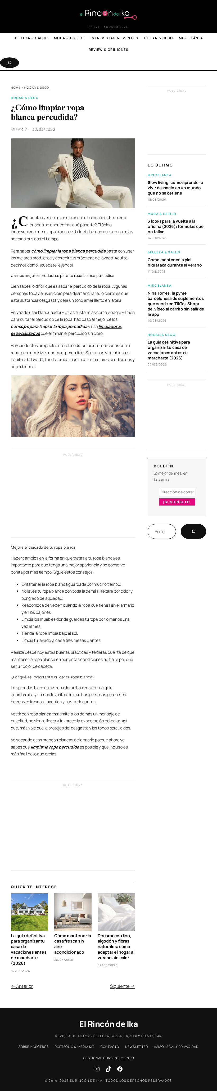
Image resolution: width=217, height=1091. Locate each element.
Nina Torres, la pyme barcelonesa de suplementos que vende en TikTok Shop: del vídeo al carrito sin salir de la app (176, 304)
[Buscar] (193, 531)
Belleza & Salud (164, 252)
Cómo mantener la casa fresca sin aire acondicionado (72, 944)
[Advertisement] (73, 497)
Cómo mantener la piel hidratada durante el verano (175, 262)
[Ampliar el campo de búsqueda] (9, 62)
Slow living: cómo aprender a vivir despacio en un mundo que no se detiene (175, 188)
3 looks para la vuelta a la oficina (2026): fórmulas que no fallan (175, 227)
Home (15, 87)
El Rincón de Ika (108, 1023)
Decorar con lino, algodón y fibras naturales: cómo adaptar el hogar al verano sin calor (116, 947)
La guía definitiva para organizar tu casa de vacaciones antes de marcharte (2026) (28, 949)
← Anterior (22, 986)
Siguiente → (122, 986)
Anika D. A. (20, 129)
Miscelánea (159, 175)
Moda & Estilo (162, 214)
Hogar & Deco (36, 87)
